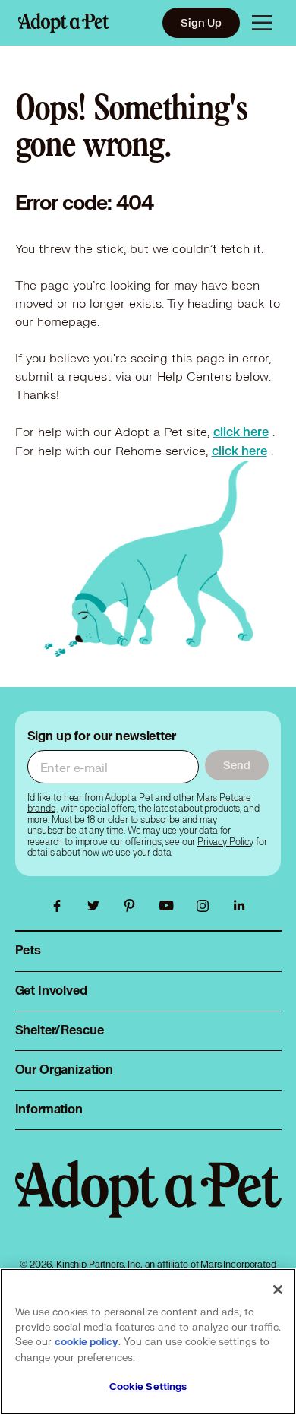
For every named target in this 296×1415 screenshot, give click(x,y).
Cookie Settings (148, 1387)
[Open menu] (262, 23)
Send (236, 764)
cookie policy (86, 1342)
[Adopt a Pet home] (63, 23)
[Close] (277, 1289)
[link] (241, 432)
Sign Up (201, 22)
